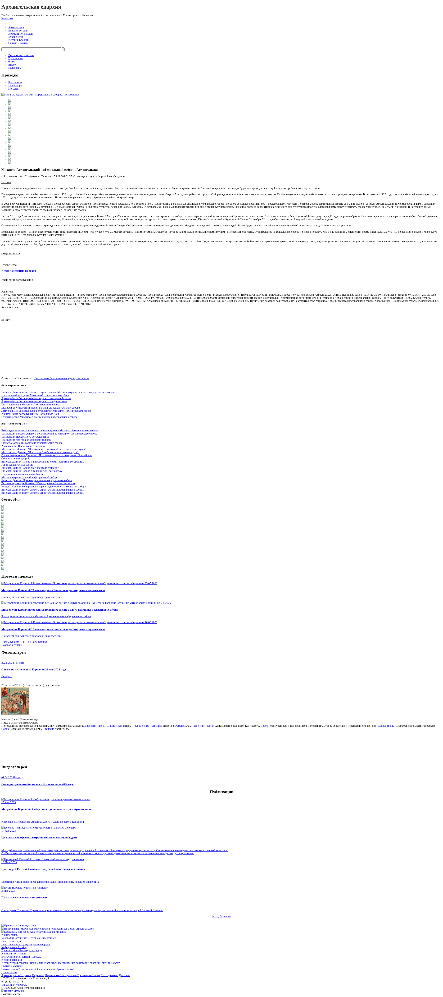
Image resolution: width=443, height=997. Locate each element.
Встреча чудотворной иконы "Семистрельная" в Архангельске (38, 483)
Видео (12, 64)
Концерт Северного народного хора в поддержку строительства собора (43, 486)
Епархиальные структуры (16, 944)
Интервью (34, 937)
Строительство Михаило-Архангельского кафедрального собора (39, 416)
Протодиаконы (109, 975)
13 (31, 641)
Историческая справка (14, 962)
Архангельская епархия (31, 7)
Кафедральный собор (13, 947)
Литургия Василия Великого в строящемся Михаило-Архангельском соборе (46, 410)
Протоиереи (84, 975)
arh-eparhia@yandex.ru (14, 984)
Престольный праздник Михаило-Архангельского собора (35, 395)
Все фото (6, 676)
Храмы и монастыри (20, 33)
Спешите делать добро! (15, 458)
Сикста (111, 725)
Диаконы (124, 975)
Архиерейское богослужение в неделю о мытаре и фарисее (36, 398)
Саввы (382, 725)
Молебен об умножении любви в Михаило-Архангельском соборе (40, 407)
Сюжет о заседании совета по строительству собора (31, 442)
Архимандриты (10, 975)
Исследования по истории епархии (79, 962)
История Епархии (18, 39)
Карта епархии (41, 944)
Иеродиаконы (68, 975)
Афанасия (48, 728)
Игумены (25, 975)
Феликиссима (141, 725)
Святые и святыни (19, 43)
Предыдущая (9, 641)
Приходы (13, 88)
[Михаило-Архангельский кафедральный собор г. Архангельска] (40, 94)
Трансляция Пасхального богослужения (25, 436)
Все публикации (221, 916)
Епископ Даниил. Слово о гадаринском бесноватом (31, 470)
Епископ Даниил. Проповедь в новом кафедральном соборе (36, 480)
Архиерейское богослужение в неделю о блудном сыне (34, 401)
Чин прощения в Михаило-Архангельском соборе (30, 404)
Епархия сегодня (18, 30)
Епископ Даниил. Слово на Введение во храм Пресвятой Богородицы (42, 461)
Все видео (7, 784)
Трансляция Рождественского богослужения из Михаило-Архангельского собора (49, 433)
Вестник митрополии (21, 55)
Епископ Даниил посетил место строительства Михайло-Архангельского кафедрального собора (58, 392)
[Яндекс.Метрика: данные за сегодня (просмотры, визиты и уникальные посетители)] (12, 991)
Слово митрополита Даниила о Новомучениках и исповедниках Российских (46, 455)
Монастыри (15, 85)
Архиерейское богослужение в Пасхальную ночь (30, 413)
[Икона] (15, 713)
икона (101, 725)
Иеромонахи (52, 975)
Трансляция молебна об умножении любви (26, 439)
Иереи (96, 975)
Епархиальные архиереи (43, 962)
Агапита (157, 725)
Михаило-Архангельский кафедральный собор (29, 477)
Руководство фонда (30, 950)
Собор (264, 725)
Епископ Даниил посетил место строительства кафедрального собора (42, 489)
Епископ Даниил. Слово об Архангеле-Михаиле (30, 467)
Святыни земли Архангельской (55, 969)
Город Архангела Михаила (17, 464)
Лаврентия (89, 725)
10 (20, 641)
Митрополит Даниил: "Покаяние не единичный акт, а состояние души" (43, 449)
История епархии (11, 959)
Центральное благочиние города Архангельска (61, 378)
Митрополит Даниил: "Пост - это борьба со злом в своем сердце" (40, 452)
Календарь (14, 67)
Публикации (15, 58)
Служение (21, 937)
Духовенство (16, 36)
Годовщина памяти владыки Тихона (22, 474)
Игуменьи (38, 975)
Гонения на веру (110, 962)
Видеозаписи (48, 937)
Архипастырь (16, 27)
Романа (179, 725)
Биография (7, 937)
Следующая (40, 641)
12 (27, 641)
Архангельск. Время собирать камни (23, 446)
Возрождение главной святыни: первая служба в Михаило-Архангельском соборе (49, 430)
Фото (11, 61)
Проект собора (10, 950)
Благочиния (15, 82)
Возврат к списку (11, 644)
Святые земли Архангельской (19, 969)
